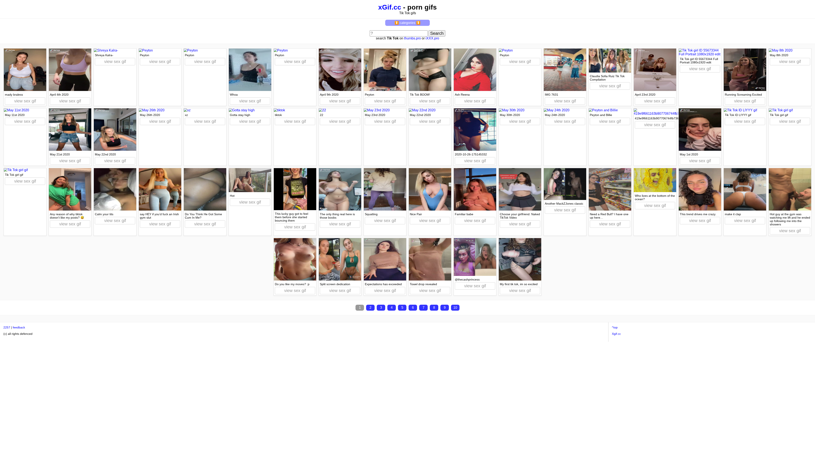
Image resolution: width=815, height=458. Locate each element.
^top (615, 327)
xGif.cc (389, 7)
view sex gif (25, 101)
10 (455, 307)
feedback (19, 327)
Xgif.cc (616, 333)
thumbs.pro (412, 38)
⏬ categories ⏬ (407, 23)
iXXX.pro (432, 38)
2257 (6, 327)
